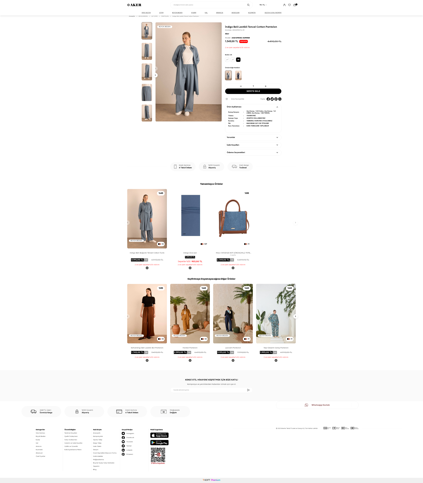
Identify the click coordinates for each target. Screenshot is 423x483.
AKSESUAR (235, 12)
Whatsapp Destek (321, 405)
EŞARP (193, 12)
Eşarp (38, 440)
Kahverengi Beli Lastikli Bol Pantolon (147, 348)
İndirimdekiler (98, 456)
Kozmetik (39, 449)
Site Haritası (40, 433)
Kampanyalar (98, 436)
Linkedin (129, 450)
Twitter (129, 446)
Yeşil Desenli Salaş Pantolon (276, 348)
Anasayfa (132, 16)
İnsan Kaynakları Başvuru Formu (105, 453)
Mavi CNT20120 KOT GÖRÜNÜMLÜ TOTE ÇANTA (233, 254)
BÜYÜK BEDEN (177, 12)
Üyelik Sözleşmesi (71, 436)
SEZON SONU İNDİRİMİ (273, 12)
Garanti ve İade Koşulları (73, 443)
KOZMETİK (252, 12)
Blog (94, 469)
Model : (237, 38)
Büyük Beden (40, 436)
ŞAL (206, 12)
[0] (294, 5)
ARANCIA (219, 12)
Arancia (38, 446)
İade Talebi (97, 446)
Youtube (129, 442)
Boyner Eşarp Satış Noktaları (103, 463)
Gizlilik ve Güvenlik (71, 446)
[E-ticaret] (211, 480)
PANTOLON (165, 16)
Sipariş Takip (97, 440)
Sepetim (96, 466)
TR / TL (262, 5)
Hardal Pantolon (190, 348)
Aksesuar (39, 453)
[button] (155, 68)
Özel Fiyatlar (40, 456)
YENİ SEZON (146, 12)
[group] (189, 72)
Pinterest (129, 454)
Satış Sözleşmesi (70, 440)
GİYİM (161, 12)
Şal (37, 443)
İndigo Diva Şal (190, 253)
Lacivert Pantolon (233, 348)
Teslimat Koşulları (70, 433)
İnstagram (130, 433)
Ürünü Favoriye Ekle (237, 99)
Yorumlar (231, 137)
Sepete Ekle (253, 91)
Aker (227, 34)
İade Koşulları (233, 145)
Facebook (130, 437)
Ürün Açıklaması (234, 107)
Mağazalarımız (98, 459)
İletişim (95, 449)
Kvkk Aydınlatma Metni (72, 449)
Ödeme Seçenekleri (236, 153)
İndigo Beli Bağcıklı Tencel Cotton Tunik (147, 253)
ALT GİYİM (154, 16)
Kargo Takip (97, 443)
